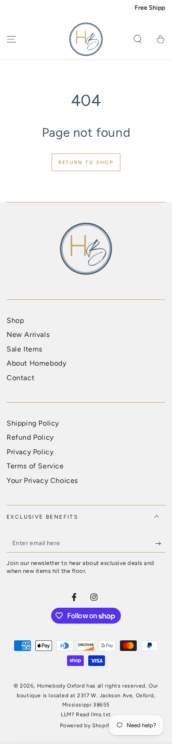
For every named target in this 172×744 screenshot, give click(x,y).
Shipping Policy (33, 423)
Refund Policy (30, 437)
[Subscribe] (160, 543)
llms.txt (101, 714)
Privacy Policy (30, 452)
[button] (137, 39)
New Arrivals (28, 334)
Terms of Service (35, 466)
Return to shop (86, 162)
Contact (20, 378)
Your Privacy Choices (42, 480)
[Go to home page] (86, 39)
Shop (15, 320)
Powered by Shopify (86, 725)
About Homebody (36, 363)
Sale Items (24, 349)
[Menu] (11, 39)
